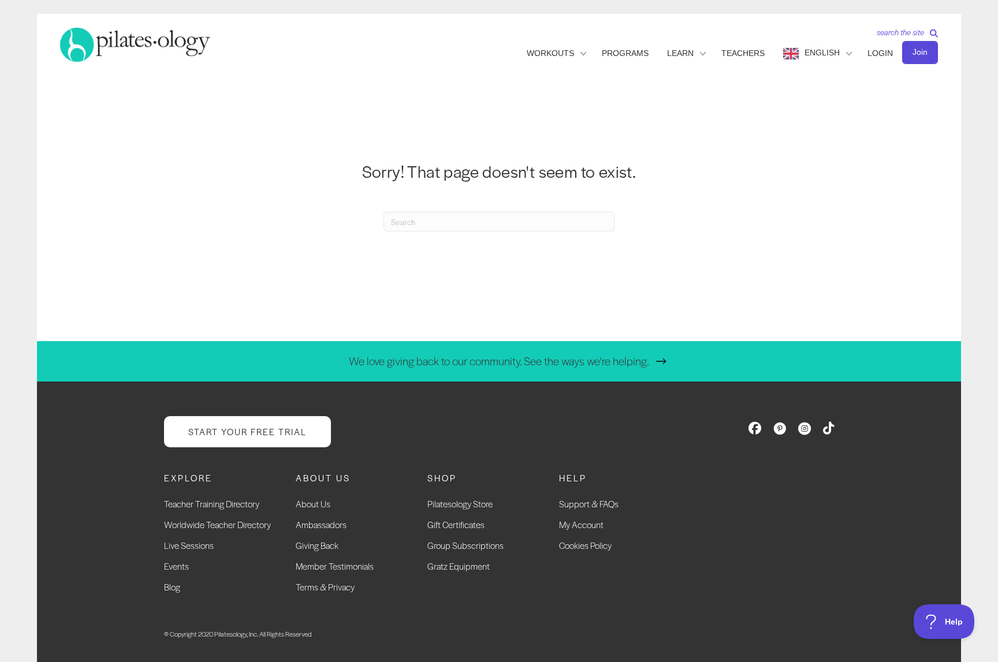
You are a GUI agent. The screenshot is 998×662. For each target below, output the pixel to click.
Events (176, 566)
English (822, 52)
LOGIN (880, 53)
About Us (313, 504)
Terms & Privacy (325, 587)
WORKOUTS (550, 53)
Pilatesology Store (460, 504)
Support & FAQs (589, 504)
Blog (172, 587)
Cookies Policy (585, 545)
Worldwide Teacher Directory (217, 524)
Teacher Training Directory (211, 504)
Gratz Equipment (458, 566)
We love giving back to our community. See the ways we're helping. (499, 361)
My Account (581, 524)
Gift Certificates (456, 524)
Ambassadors (321, 524)
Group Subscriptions (465, 545)
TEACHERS (743, 53)
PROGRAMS (625, 53)
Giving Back (317, 545)
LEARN (680, 53)
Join (920, 52)
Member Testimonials (335, 566)
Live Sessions (189, 545)
